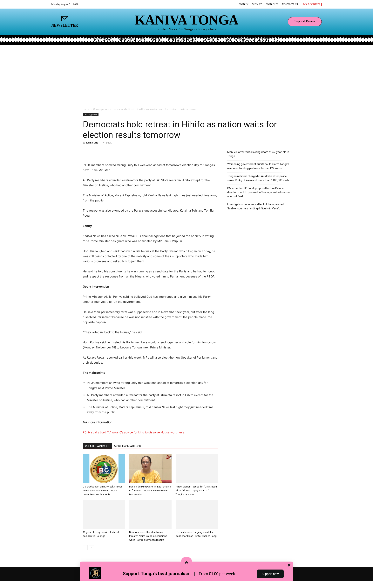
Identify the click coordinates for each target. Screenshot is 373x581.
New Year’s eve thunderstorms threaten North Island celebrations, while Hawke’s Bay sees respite (148, 536)
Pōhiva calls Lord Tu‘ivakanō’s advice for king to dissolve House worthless (133, 432)
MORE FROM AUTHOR (127, 446)
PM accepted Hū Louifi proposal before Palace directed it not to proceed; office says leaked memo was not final (258, 192)
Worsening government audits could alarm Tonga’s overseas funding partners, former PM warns (258, 166)
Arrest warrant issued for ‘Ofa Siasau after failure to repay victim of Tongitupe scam (196, 490)
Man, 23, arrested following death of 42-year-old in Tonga (258, 154)
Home (86, 109)
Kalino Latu (92, 142)
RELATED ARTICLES (97, 446)
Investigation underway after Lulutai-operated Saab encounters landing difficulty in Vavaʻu (255, 206)
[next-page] (91, 547)
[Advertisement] (186, 74)
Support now (270, 574)
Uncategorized (101, 109)
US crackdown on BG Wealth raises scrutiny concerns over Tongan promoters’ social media (102, 490)
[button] (276, 39)
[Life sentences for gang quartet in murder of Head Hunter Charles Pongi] (197, 514)
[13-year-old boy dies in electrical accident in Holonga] (104, 514)
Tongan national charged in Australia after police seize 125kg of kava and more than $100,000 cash (258, 178)
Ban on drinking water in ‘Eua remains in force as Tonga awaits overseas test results (150, 490)
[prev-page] (85, 547)
